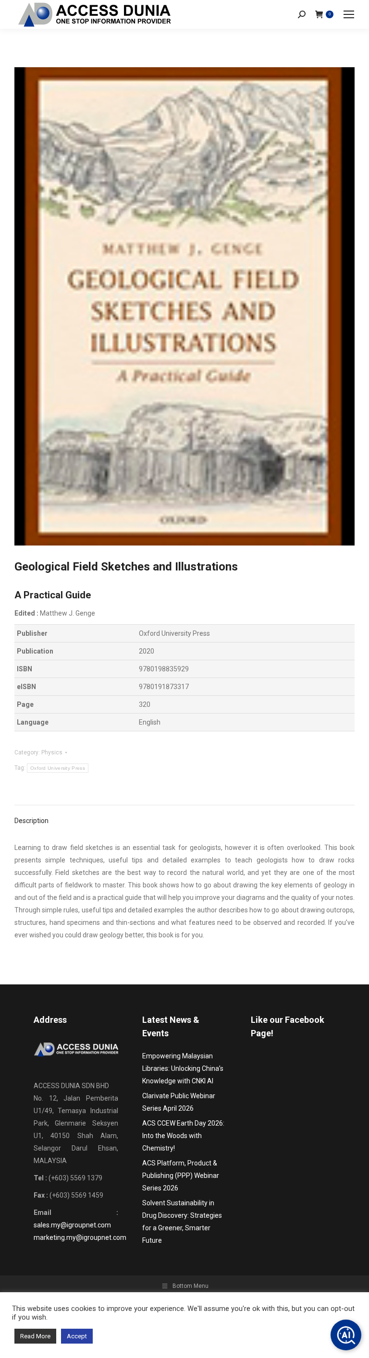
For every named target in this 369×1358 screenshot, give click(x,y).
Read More (35, 1336)
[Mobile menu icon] (349, 14)
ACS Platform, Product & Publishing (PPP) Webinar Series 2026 (180, 1175)
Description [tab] (31, 820)
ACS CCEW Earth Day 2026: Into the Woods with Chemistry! (183, 1135)
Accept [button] (77, 1336)
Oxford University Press (57, 768)
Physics (51, 752)
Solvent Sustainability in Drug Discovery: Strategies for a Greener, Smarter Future (182, 1221)
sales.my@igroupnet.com (72, 1225)
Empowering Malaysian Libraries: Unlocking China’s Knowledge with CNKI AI (182, 1068)
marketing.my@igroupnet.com (80, 1237)
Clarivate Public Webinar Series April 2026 (178, 1102)
